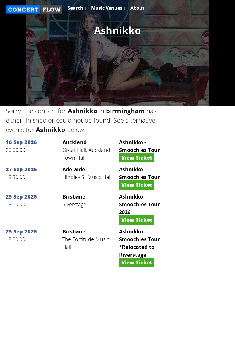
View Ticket (136, 157)
